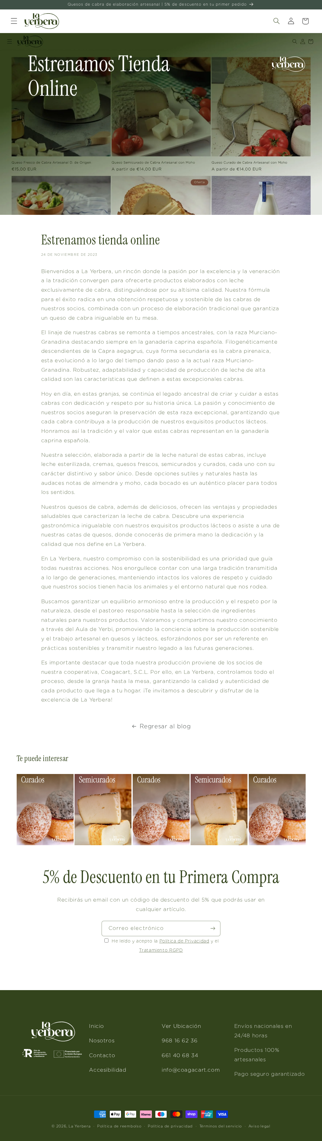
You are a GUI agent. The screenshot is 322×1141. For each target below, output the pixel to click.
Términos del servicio (220, 1126)
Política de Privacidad (184, 940)
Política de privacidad (170, 1126)
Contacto (102, 1055)
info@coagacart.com (191, 1070)
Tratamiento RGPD (161, 950)
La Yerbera (80, 1126)
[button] (14, 21)
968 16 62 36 (180, 1040)
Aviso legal (259, 1126)
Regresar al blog (165, 726)
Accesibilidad (107, 1070)
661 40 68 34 (180, 1055)
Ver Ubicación (181, 1026)
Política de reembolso (119, 1126)
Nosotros (101, 1040)
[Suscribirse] (213, 928)
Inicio (96, 1026)
